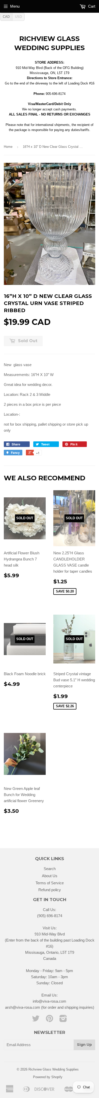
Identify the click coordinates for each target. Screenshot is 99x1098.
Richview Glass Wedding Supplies (49, 43)
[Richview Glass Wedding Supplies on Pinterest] (49, 1020)
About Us (49, 876)
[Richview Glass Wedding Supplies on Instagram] (63, 1020)
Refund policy (49, 890)
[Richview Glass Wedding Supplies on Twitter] (36, 1020)
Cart (91, 6)
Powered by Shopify (47, 1077)
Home (8, 147)
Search (50, 868)
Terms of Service (50, 883)
